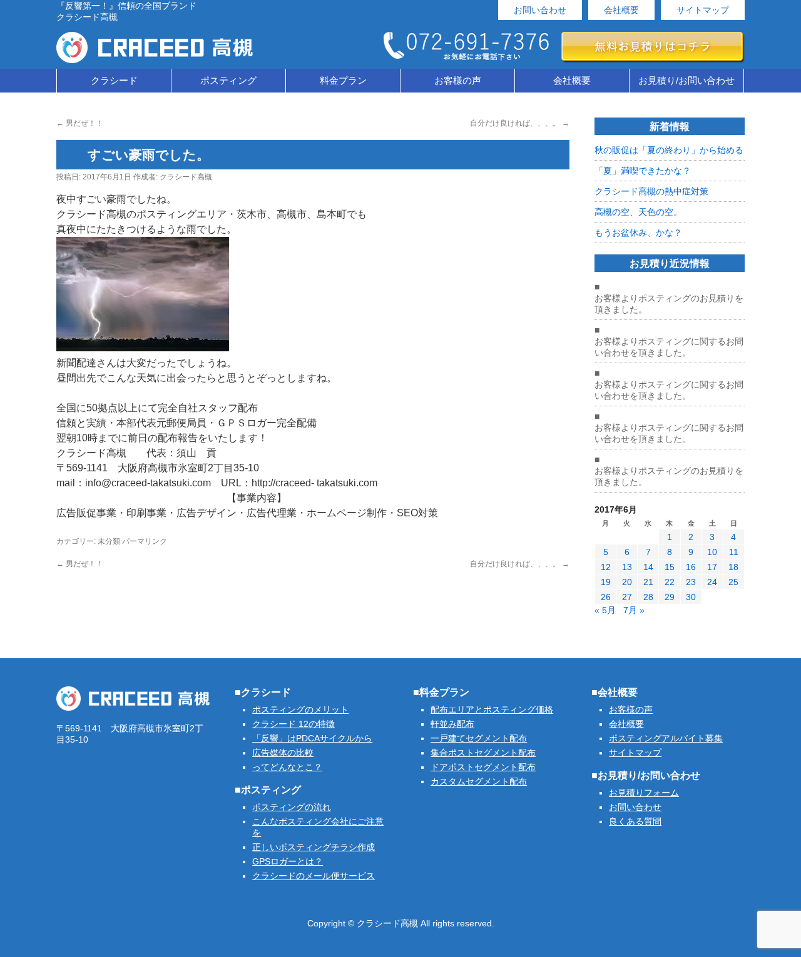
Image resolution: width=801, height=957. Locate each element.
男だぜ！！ (79, 123)
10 (712, 552)
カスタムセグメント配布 (479, 781)
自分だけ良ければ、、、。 (519, 123)
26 (606, 597)
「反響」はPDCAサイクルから (312, 738)
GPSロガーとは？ (287, 861)
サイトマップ (702, 10)
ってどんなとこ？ (287, 767)
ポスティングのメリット (300, 709)
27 (627, 597)
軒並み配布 (452, 724)
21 (648, 582)
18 (733, 567)
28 (648, 597)
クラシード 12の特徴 (293, 724)
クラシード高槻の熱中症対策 (651, 191)
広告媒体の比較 (283, 753)
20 (627, 582)
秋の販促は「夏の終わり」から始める (668, 150)
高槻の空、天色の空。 (638, 212)
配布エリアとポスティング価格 (492, 709)
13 (627, 567)
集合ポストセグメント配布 (483, 753)
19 (606, 582)
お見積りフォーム (644, 793)
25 (733, 582)
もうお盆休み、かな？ (638, 233)
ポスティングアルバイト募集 (666, 738)
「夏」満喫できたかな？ (642, 171)
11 (733, 552)
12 (606, 567)
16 (691, 567)
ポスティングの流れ (291, 807)
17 (712, 567)
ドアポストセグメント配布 (483, 767)
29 (670, 597)
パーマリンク (144, 541)
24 (712, 582)
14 (648, 567)
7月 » (634, 610)
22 (670, 582)
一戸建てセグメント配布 (479, 738)
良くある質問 (635, 821)
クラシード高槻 (186, 177)
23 (691, 582)
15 (670, 567)
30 (691, 597)
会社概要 (621, 10)
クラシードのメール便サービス (313, 876)
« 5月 (605, 610)
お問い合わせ (540, 10)
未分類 (109, 541)
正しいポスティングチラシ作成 (313, 847)
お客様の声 (457, 80)
